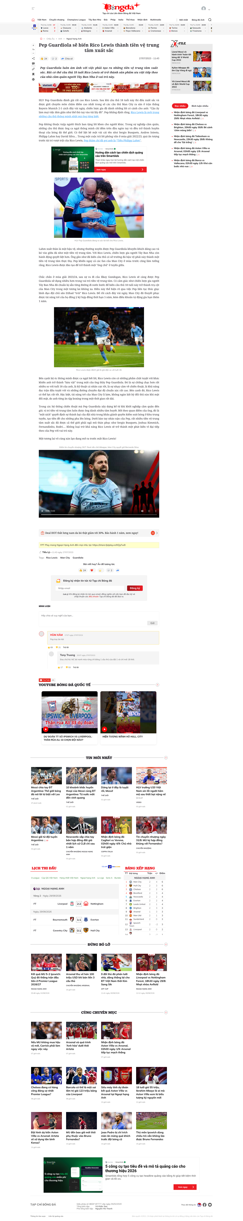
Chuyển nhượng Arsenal (78, 985)
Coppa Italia (107, 852)
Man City (65, 557)
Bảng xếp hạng (140, 868)
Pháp (113, 19)
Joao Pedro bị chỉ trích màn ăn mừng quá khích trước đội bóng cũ (115, 1136)
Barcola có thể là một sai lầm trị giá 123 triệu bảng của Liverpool (81, 1091)
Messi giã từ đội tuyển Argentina (44, 838)
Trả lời (66, 647)
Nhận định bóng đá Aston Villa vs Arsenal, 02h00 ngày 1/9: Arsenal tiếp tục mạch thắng (116, 1047)
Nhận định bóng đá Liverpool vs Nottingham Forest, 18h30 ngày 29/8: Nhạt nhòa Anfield (151, 979)
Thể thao (130, 19)
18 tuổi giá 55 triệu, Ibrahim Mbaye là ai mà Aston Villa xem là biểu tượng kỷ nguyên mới (150, 1092)
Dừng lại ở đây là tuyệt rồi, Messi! (114, 789)
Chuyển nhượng (56, 19)
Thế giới (34, 799)
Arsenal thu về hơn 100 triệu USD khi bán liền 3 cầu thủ (80, 977)
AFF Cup (104, 989)
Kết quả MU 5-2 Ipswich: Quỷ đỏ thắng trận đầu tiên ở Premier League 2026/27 (46, 979)
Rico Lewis (52, 557)
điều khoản (94, 596)
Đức (106, 19)
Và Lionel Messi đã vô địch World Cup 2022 (181, 84)
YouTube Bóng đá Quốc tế (65, 684)
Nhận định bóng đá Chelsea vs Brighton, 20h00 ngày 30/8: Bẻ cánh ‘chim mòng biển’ (193, 127)
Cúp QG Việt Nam (49, 878)
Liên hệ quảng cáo (56, 1216)
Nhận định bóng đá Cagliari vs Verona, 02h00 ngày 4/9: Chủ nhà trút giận (116, 842)
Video (138, 802)
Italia (120, 19)
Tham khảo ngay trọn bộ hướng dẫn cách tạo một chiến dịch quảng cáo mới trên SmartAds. (119, 161)
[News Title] (33, 74)
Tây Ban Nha (94, 19)
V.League (35, 878)
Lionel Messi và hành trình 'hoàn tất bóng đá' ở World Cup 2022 (181, 56)
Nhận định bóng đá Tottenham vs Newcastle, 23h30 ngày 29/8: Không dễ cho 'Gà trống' (193, 139)
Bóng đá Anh (198, 20)
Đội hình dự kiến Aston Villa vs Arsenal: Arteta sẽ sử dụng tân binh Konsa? (45, 1137)
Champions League (76, 19)
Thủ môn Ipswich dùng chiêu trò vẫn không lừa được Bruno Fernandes (150, 1136)
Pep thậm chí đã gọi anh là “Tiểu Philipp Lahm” (112, 140)
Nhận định (143, 19)
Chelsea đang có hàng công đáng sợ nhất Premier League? (44, 1091)
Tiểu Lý (46, 552)
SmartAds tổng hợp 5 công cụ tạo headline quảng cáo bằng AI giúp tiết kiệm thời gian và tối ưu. (150, 1177)
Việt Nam (41, 19)
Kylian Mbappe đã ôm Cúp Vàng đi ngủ (182, 69)
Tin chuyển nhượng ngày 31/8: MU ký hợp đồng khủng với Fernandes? (151, 840)
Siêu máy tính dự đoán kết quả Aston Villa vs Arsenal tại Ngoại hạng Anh (115, 1092)
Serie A (109, 878)
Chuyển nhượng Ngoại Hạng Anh (79, 853)
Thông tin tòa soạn (38, 1216)
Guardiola (78, 557)
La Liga (100, 878)
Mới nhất (183, 20)
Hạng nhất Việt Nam (69, 878)
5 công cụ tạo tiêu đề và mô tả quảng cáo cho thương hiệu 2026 (145, 1168)
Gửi (152, 623)
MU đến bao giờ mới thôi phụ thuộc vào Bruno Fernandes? (81, 1136)
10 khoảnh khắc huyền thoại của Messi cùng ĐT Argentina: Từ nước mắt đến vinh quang (81, 792)
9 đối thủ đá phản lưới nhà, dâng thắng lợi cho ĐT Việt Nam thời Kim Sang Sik (115, 979)
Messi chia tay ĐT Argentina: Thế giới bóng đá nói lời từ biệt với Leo (46, 791)
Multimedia (155, 19)
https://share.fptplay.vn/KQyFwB (108, 545)
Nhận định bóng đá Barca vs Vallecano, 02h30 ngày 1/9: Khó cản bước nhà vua (193, 163)
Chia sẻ (69, 58)
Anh (60, 38)
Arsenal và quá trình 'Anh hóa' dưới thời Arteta (78, 1046)
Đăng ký (135, 588)
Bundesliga (119, 878)
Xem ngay (101, 169)
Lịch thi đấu (44, 868)
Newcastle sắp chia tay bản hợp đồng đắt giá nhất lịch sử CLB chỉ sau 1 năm (80, 842)
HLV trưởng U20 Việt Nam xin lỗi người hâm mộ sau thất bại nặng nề (151, 792)
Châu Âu (50, 38)
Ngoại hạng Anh (74, 38)
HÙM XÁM (56, 634)
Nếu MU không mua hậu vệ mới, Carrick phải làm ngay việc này (45, 1046)
